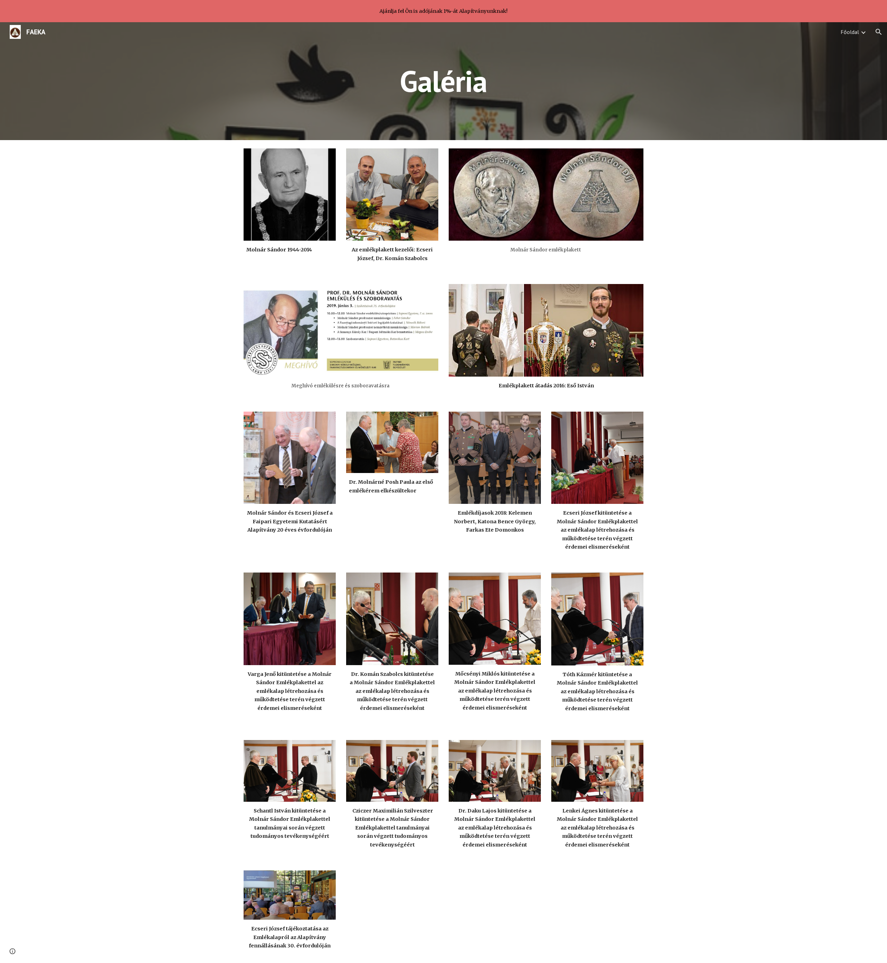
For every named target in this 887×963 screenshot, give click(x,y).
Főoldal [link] (850, 31)
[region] (443, 11)
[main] (443, 80)
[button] (878, 32)
